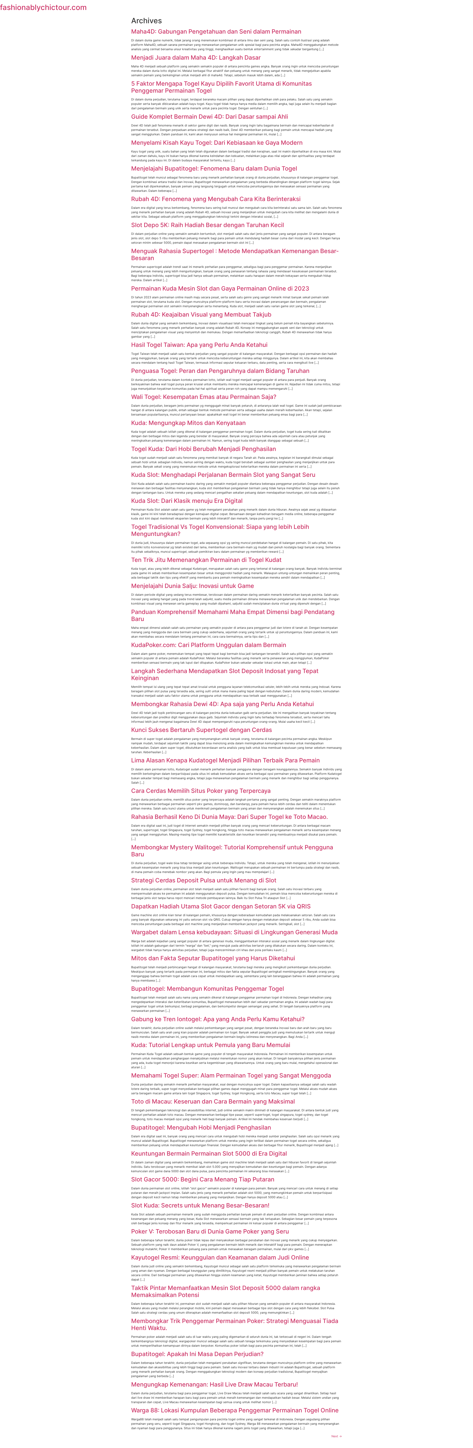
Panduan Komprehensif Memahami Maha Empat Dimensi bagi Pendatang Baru (233, 615)
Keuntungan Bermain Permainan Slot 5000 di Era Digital (209, 1153)
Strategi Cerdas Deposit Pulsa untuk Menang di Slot (203, 880)
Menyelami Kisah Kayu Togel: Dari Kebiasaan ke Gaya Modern (217, 142)
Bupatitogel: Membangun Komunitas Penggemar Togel (207, 988)
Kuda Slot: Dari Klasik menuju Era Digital (187, 500)
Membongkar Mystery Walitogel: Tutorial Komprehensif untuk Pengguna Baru (232, 851)
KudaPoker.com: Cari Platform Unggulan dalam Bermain (208, 644)
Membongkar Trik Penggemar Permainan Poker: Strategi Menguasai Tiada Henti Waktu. (234, 1324)
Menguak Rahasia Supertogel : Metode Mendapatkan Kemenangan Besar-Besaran (235, 254)
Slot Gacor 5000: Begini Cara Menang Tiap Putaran (202, 1179)
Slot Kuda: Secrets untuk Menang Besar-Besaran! (200, 1205)
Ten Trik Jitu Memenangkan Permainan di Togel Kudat (206, 559)
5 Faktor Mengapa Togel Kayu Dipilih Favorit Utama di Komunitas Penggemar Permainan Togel (221, 87)
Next (336, 1436)
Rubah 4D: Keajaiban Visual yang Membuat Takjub (201, 314)
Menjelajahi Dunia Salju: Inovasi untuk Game (192, 585)
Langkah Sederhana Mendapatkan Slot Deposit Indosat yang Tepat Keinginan (225, 674)
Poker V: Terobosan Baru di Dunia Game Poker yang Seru (210, 1231)
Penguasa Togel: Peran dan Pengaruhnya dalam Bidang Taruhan (220, 370)
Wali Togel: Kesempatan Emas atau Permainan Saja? (203, 396)
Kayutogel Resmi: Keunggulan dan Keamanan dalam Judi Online (220, 1257)
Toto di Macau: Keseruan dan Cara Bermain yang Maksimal (213, 1101)
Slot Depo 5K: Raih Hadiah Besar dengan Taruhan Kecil (207, 225)
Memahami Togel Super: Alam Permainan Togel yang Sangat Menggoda (231, 1075)
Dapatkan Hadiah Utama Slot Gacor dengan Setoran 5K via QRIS (221, 906)
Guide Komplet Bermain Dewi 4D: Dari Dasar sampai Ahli (209, 116)
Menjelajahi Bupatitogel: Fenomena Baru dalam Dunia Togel (214, 168)
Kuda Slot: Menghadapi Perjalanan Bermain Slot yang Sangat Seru (223, 474)
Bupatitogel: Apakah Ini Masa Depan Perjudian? (197, 1354)
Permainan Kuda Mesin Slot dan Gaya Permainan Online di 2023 (220, 288)
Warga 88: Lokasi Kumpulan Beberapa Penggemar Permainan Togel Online (235, 1410)
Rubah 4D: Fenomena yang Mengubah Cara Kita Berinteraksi (216, 199)
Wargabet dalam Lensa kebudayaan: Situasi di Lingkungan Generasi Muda (234, 932)
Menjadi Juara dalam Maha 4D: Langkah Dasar (196, 57)
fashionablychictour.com (43, 7)
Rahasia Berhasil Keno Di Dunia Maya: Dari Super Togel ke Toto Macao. (229, 816)
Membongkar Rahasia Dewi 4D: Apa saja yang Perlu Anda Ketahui (222, 704)
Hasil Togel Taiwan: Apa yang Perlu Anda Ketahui (199, 344)
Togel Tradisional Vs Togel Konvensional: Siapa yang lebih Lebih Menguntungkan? (220, 530)
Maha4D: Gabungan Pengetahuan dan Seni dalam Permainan (216, 31)
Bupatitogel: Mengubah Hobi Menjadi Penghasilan (201, 1127)
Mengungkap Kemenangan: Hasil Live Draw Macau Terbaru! (214, 1384)
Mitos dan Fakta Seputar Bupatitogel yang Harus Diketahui (213, 958)
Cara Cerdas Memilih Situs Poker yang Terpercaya (201, 790)
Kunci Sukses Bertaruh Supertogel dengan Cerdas (201, 729)
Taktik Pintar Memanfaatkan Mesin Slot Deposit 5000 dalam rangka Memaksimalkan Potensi (225, 1291)
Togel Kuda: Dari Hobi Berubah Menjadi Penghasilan (203, 448)
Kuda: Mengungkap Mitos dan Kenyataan (188, 422)
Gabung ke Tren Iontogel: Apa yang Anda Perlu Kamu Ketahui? (218, 1019)
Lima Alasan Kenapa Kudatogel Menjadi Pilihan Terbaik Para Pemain (225, 760)
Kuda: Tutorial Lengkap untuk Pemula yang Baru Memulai (210, 1045)
